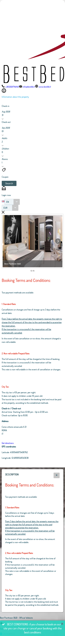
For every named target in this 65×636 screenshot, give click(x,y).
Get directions (8, 443)
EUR (5, 207)
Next (58, 241)
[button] (9, 183)
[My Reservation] (4, 189)
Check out (6, 122)
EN (7, 201)
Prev (7, 241)
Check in (5, 106)
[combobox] (12, 202)
